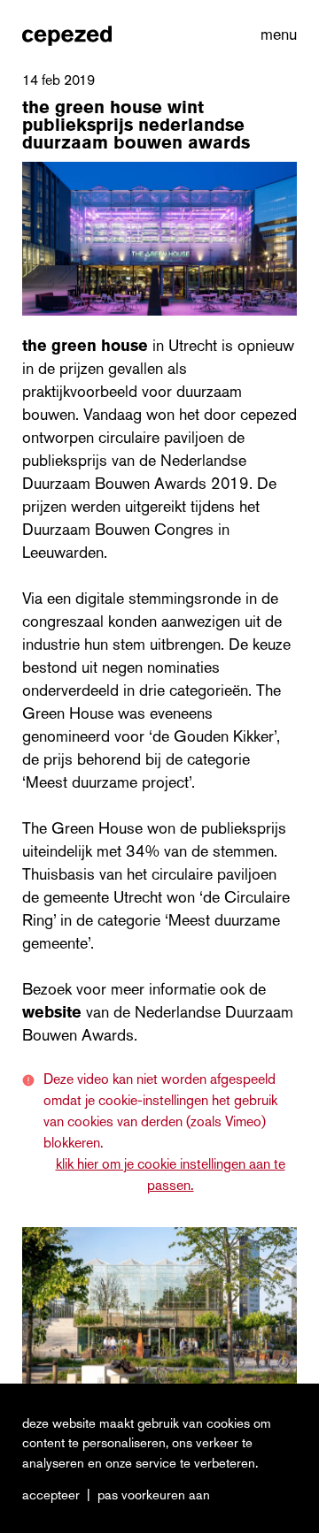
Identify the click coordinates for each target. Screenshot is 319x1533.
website (54, 1012)
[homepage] (67, 35)
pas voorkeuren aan (153, 1495)
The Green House (85, 345)
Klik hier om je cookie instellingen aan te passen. (170, 1174)
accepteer (51, 1495)
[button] (275, 35)
